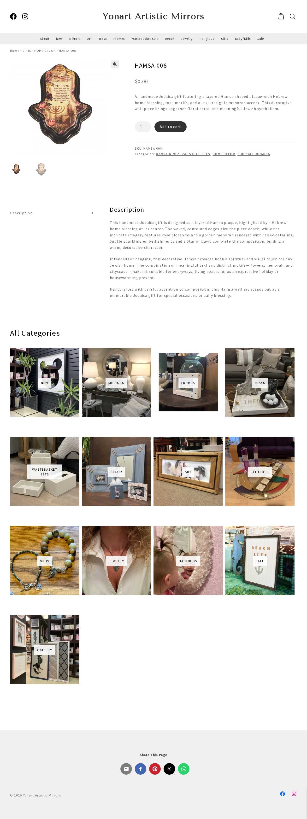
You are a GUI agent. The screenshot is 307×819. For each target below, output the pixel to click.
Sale (260, 39)
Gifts (224, 39)
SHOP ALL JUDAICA (253, 154)
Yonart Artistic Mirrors (154, 16)
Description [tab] (21, 213)
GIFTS (27, 51)
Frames (119, 39)
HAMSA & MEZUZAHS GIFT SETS (183, 154)
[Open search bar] (292, 16)
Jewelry (187, 39)
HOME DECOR (45, 51)
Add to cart (170, 126)
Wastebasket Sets (144, 39)
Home (14, 51)
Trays (103, 39)
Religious (207, 39)
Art (89, 39)
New (59, 39)
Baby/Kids (243, 39)
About (44, 39)
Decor (169, 39)
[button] (115, 64)
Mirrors (74, 39)
